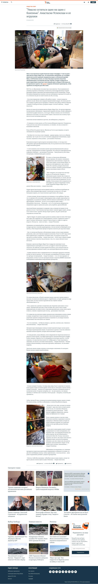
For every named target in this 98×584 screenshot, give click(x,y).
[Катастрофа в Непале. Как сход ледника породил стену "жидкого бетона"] (49, 503)
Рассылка (30, 576)
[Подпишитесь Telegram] (63, 571)
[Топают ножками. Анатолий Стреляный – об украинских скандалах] (21, 503)
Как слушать (31, 571)
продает (45, 84)
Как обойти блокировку (34, 573)
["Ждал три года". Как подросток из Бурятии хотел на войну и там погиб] (59, 550)
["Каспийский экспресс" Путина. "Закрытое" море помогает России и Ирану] (17, 548)
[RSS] (69, 571)
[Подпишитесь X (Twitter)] (56, 571)
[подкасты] (88, 2)
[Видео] (84, 2)
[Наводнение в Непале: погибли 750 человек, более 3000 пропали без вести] (38, 529)
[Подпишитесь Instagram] (66, 571)
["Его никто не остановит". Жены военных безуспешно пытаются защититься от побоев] (59, 529)
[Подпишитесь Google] (50, 571)
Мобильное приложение (14, 571)
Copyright (30, 578)
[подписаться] (75, 571)
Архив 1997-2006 (12, 576)
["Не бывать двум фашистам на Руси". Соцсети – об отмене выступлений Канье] (77, 503)
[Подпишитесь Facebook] (53, 571)
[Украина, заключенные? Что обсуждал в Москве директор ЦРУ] (17, 529)
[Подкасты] (72, 571)
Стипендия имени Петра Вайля (15, 573)
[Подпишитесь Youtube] (59, 571)
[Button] (57, 24)
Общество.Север (31, 6)
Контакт (10, 578)
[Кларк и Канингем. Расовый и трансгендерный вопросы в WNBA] (49, 478)
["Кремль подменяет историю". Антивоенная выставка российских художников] (21, 478)
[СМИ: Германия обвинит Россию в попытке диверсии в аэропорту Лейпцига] (38, 548)
